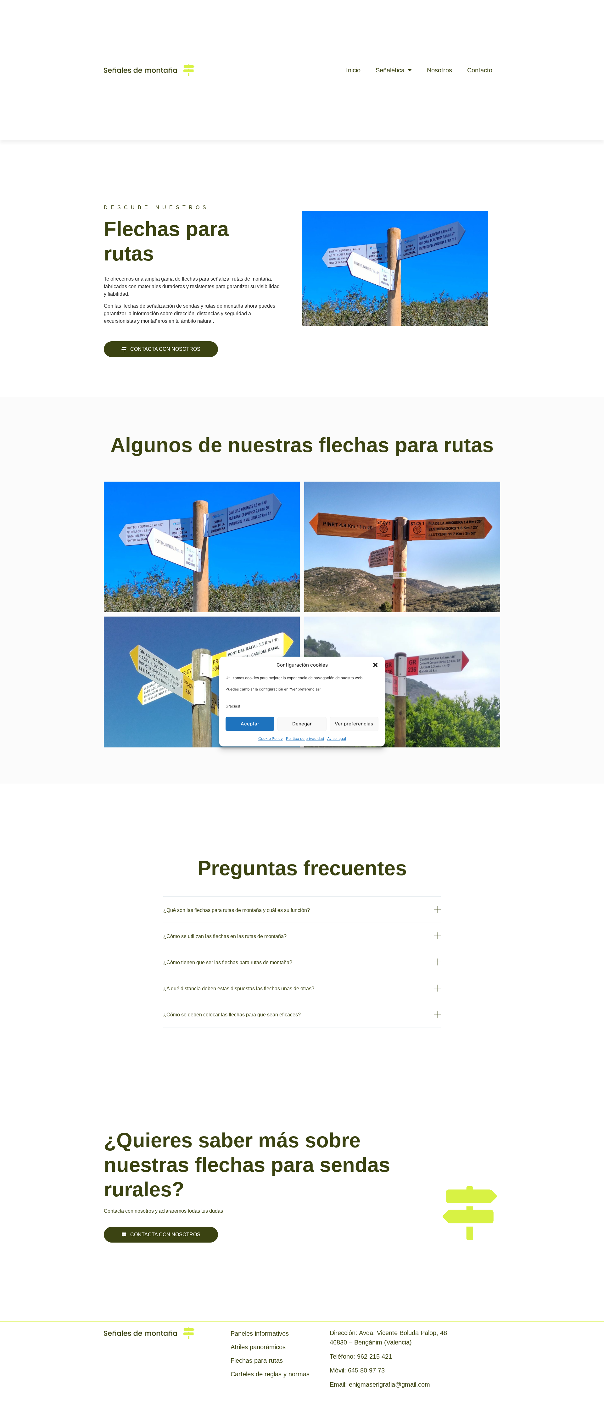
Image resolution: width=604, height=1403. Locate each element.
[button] (375, 665)
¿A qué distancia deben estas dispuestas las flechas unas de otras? (238, 988)
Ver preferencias (354, 724)
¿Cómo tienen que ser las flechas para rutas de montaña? (227, 962)
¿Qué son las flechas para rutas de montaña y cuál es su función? (236, 910)
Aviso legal (336, 738)
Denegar (302, 724)
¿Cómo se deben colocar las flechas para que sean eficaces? (232, 1014)
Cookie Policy (270, 738)
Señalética (390, 70)
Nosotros (439, 70)
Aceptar (250, 724)
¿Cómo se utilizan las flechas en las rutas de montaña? (225, 936)
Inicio (353, 70)
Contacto (479, 70)
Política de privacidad (305, 738)
